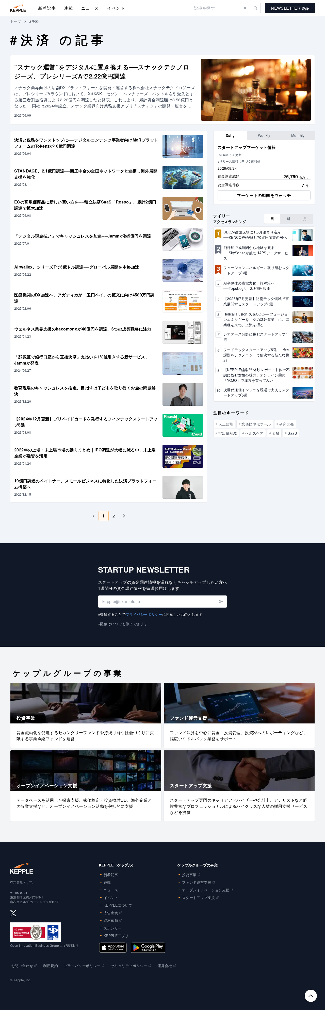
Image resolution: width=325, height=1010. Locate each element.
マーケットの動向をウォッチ (264, 195)
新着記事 (47, 8)
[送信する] (221, 601)
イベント (116, 8)
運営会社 (164, 965)
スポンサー (113, 927)
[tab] (230, 135)
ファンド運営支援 (196, 882)
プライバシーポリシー (144, 614)
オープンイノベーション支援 (206, 889)
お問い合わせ (22, 965)
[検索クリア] (245, 8)
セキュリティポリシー (129, 965)
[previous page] (93, 516)
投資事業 (189, 874)
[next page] (124, 516)
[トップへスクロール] (311, 996)
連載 (68, 8)
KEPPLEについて (118, 905)
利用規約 (50, 965)
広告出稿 (111, 912)
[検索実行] (255, 8)
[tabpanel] (264, 172)
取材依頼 (111, 920)
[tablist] (264, 135)
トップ (15, 21)
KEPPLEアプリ (116, 935)
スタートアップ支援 (198, 897)
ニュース (90, 8)
